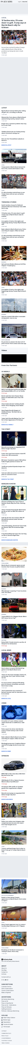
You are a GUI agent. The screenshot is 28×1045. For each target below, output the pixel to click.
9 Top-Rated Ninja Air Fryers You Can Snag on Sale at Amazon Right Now (13, 534)
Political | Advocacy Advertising (10, 1011)
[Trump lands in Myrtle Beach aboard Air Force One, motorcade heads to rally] (14, 156)
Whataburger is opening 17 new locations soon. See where (13, 591)
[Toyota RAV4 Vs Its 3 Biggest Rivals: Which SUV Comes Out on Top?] (14, 605)
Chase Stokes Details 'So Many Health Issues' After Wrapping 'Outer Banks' (12, 404)
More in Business (7, 799)
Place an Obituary (6, 1007)
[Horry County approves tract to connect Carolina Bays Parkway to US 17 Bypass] (14, 913)
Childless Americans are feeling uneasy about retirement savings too (13, 132)
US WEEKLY (5, 371)
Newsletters (6, 1022)
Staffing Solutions (6, 1009)
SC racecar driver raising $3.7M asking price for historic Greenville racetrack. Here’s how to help (13, 684)
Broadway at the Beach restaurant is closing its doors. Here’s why (12, 950)
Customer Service (6, 986)
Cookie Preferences (6, 1038)
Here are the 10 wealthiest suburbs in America (12, 139)
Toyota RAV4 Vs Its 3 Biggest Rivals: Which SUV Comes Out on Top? (14, 617)
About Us (4, 968)
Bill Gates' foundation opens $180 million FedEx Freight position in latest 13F (13, 460)
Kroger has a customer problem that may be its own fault (13, 124)
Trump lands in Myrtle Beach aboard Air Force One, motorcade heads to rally (13, 167)
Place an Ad (4, 1001)
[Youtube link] (5, 979)
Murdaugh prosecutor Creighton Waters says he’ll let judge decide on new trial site (13, 745)
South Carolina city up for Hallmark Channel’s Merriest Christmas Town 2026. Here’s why (13, 206)
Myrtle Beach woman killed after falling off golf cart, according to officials (13, 111)
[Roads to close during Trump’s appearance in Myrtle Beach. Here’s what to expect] (14, 886)
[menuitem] (2, 1)
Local (3, 17)
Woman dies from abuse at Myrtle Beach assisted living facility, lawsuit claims (13, 118)
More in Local (6, 698)
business (3, 262)
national (3, 640)
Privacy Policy (4, 1035)
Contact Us (4, 972)
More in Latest (6, 145)
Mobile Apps (6, 1020)
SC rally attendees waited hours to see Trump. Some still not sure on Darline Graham (13, 194)
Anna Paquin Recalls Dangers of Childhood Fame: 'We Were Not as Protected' (11, 412)
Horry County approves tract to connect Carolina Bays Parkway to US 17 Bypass (13, 925)
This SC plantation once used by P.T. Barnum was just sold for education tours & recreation (13, 692)
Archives (3, 974)
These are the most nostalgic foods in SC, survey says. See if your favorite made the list (13, 676)
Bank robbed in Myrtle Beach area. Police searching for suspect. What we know (13, 230)
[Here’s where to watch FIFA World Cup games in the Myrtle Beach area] (14, 659)
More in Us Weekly (7, 424)
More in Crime (6, 751)
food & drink (4, 563)
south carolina (5, 339)
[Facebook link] (2, 979)
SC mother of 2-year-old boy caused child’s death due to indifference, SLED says (12, 722)
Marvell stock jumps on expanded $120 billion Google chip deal (13, 448)
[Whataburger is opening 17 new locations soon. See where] (14, 580)
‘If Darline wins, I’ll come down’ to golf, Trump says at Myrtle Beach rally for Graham (13, 24)
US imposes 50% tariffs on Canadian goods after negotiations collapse (12, 787)
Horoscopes (6, 1026)
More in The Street (7, 479)
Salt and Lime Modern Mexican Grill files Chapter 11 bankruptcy (13, 264)
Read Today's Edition (9, 1017)
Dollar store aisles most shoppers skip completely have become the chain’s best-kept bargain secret (12, 823)
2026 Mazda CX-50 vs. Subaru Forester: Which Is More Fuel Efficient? (12, 781)
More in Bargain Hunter (9, 540)
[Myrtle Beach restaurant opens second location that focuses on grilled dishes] (14, 554)
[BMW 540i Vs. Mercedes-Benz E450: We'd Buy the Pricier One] (14, 765)
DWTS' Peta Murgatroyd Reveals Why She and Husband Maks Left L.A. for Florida (13, 390)
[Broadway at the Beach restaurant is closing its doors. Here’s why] (14, 939)
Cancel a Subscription (7, 990)
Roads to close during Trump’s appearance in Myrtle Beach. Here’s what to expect (13, 899)
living (3, 819)
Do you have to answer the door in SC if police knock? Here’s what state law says (13, 342)
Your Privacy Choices (6, 1040)
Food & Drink (4, 947)
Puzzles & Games (8, 1024)
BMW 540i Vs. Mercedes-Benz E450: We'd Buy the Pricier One (13, 774)
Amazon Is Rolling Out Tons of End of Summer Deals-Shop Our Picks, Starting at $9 (13, 503)
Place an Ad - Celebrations (8, 1005)
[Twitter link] (3, 979)
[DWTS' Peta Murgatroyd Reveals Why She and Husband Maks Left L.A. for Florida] (14, 381)
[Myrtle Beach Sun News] (8, 2)
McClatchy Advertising (7, 999)
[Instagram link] (7, 979)
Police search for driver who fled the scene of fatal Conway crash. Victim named (12, 730)
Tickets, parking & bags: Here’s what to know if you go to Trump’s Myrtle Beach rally (13, 850)
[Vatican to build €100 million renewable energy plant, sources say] (14, 305)
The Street (5, 429)
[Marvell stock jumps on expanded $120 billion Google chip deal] (14, 438)
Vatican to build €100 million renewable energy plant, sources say (13, 317)
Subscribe (24, 1)
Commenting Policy (6, 1033)
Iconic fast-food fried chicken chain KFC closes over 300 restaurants (13, 454)
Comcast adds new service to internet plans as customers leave (12, 473)
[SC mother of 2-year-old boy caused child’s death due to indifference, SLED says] (14, 712)
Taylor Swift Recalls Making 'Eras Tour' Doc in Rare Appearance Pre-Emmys (13, 419)
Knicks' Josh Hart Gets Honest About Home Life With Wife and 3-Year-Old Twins (12, 397)
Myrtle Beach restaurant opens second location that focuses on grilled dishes (13, 566)
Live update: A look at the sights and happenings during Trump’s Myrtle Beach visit (13, 222)
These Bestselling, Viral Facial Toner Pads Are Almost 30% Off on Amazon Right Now (13, 527)
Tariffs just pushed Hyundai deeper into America (13, 467)
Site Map (3, 970)
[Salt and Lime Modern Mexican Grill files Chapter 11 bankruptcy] (14, 253)
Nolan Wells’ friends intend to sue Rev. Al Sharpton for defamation (13, 643)
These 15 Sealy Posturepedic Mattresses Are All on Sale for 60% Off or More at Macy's (13, 511)
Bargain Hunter (8, 484)
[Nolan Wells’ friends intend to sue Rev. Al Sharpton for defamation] (14, 631)
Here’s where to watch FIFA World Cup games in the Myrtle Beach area (12, 669)
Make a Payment (6, 992)
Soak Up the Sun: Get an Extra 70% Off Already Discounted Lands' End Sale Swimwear (12, 519)
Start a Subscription (7, 988)
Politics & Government (7, 895)
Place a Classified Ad (7, 1003)
